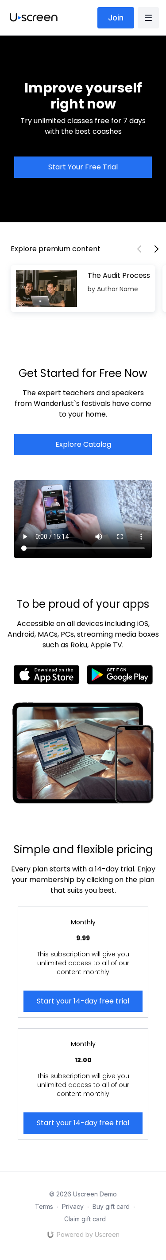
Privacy (73, 1206)
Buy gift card (111, 1206)
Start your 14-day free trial (83, 1001)
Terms (44, 1206)
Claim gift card (85, 1219)
